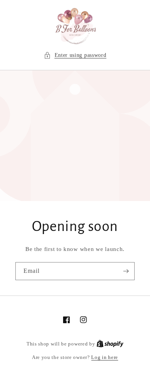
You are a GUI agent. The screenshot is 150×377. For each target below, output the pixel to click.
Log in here (104, 357)
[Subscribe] (125, 271)
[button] (75, 55)
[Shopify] (110, 344)
